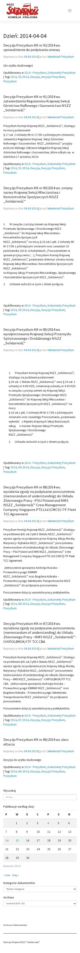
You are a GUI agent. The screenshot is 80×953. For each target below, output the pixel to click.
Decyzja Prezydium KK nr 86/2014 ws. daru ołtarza (35, 741)
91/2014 (23, 168)
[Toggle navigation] (70, 11)
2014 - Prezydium (35, 73)
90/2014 (23, 310)
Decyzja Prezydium (53, 77)
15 (17, 840)
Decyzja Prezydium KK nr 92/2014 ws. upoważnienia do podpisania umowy (32, 47)
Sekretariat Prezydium (60, 57)
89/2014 (23, 467)
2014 (13, 77)
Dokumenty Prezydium (62, 73)
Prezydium (10, 81)
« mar (6, 875)
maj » (15, 875)
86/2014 (23, 771)
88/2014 (23, 604)
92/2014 (23, 77)
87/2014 (23, 720)
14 (6, 840)
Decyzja (35, 77)
